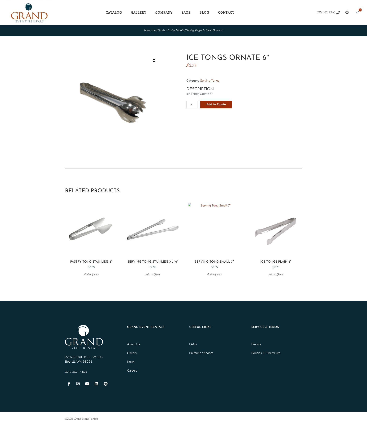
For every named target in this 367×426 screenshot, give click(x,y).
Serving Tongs (193, 30)
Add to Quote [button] (91, 274)
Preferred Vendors (201, 353)
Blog (204, 12)
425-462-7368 (76, 372)
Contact (226, 12)
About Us (133, 344)
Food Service (158, 30)
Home (147, 30)
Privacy (256, 344)
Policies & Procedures (265, 353)
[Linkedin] (96, 384)
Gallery (138, 12)
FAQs (186, 12)
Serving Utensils (175, 30)
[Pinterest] (105, 384)
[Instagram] (78, 384)
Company (163, 12)
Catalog (114, 12)
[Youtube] (87, 384)
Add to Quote (216, 104)
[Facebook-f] (69, 384)
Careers (132, 371)
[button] (154, 60)
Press (131, 362)
